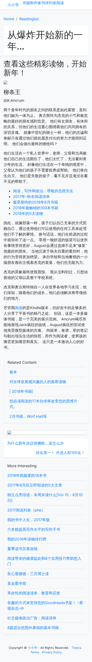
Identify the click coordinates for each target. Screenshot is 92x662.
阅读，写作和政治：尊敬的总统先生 (43, 190)
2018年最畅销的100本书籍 (35, 207)
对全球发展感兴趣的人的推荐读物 (37, 381)
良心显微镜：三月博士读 (28, 573)
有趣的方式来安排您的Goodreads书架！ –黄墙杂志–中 (45, 605)
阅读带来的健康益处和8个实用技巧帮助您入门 (44, 561)
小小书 (13, 4)
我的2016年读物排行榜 (26, 539)
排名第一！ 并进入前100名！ (60, 452)
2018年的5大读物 (28, 213)
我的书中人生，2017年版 (28, 519)
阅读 (60, 2)
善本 (13, 372)
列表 (52, 2)
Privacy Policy (52, 652)
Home (9, 18)
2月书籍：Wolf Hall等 (28, 416)
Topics (76, 648)
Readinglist (29, 18)
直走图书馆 (16, 583)
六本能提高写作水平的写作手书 (33, 529)
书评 (45, 2)
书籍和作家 (31, 2)
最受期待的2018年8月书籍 (35, 202)
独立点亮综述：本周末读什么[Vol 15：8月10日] (45, 497)
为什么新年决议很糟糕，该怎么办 (35, 443)
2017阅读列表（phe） (26, 510)
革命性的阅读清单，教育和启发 (33, 593)
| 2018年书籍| (21, 391)
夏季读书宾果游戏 (22, 548)
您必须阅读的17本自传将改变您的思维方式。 (43, 404)
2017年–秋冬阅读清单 (31, 196)
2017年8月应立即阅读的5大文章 (34, 485)
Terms (34, 652)
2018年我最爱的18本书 (26, 475)
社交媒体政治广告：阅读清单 (31, 618)
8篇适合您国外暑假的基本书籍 (33, 627)
